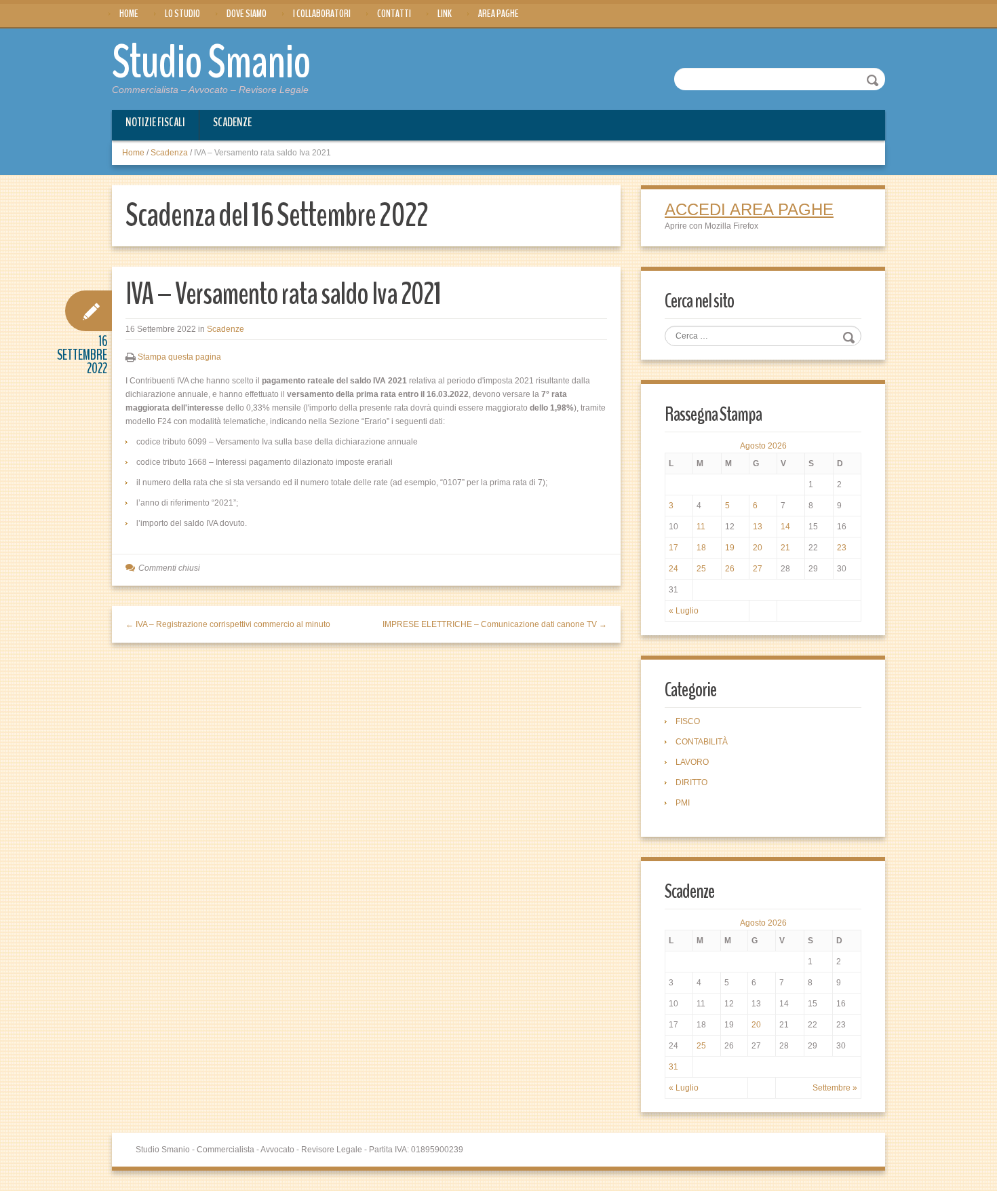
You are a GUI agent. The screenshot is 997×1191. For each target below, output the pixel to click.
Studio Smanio (211, 62)
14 (785, 526)
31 (673, 1067)
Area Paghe (498, 13)
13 (757, 526)
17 (673, 547)
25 (701, 568)
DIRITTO (691, 782)
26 (730, 568)
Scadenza (169, 152)
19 (730, 547)
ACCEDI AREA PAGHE (749, 209)
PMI (683, 803)
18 (701, 547)
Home (128, 13)
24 (673, 568)
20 (757, 547)
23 (841, 547)
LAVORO (692, 762)
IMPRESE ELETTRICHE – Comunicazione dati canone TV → (495, 624)
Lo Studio (182, 13)
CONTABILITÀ (702, 741)
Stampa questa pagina (179, 357)
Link (444, 13)
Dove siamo (247, 13)
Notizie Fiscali (155, 122)
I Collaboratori (322, 13)
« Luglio (684, 611)
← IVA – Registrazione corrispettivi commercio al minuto (227, 624)
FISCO (688, 721)
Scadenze (232, 122)
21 (785, 547)
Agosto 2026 (763, 446)
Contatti (394, 13)
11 (701, 526)
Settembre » (835, 1088)
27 (757, 568)
